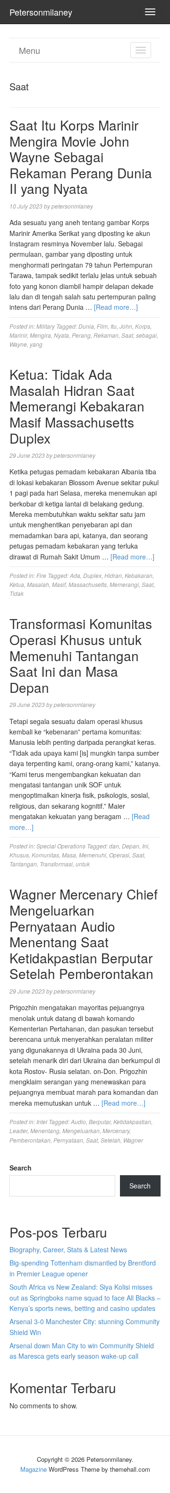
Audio (78, 1122)
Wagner (133, 1140)
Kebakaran (139, 575)
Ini (145, 846)
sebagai (146, 335)
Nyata (61, 335)
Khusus (19, 855)
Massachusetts (87, 584)
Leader (18, 1130)
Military (45, 326)
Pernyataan (68, 1140)
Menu (29, 50)
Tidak (16, 593)
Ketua (16, 584)
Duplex (92, 575)
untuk (83, 864)
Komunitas (45, 855)
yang (36, 344)
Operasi (119, 855)
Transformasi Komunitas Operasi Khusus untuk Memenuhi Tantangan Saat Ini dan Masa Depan (80, 655)
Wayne (18, 344)
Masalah (38, 584)
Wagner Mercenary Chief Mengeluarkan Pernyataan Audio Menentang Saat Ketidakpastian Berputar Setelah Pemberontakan (83, 933)
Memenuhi (92, 855)
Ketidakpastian (132, 1122)
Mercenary (115, 1130)
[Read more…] (116, 307)
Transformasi (56, 864)
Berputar (99, 1122)
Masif (59, 584)
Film (102, 326)
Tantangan (23, 864)
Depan (130, 846)
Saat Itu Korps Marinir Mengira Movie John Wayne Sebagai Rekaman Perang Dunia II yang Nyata (80, 156)
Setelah (110, 1140)
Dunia (86, 326)
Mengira (40, 335)
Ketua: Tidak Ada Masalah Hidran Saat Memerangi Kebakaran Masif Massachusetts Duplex (76, 406)
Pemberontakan (30, 1140)
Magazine (33, 1469)
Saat (127, 335)
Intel (41, 1122)
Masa (69, 855)
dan (114, 846)
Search (20, 1167)
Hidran (113, 575)
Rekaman (106, 335)
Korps (142, 326)
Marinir (18, 335)
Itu (113, 326)
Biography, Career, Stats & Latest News (68, 1249)
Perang (81, 335)
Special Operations (60, 846)
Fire (41, 575)
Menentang (45, 1130)
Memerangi (124, 584)
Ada (75, 575)
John (125, 326)
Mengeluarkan (81, 1130)
